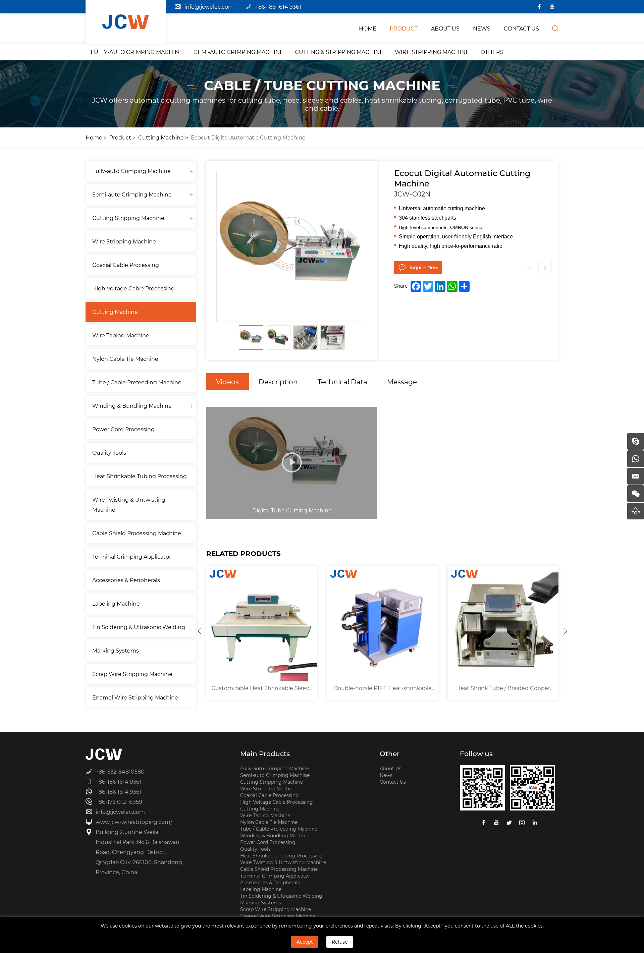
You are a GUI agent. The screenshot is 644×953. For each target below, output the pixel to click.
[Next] (565, 631)
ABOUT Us (445, 28)
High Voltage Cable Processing (133, 288)
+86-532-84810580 (120, 771)
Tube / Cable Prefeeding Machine (136, 382)
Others (492, 51)
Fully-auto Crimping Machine (137, 51)
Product (120, 137)
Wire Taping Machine (120, 335)
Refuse (339, 942)
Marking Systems (115, 650)
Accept (305, 942)
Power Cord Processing (123, 429)
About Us (390, 768)
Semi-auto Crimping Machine (238, 51)
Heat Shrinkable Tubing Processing (139, 476)
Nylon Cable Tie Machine (125, 358)
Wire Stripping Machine (432, 51)
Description (278, 381)
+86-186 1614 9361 (278, 6)
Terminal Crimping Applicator (131, 556)
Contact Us (393, 782)
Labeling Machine (116, 603)
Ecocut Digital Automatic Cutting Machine (248, 137)
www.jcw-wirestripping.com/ (134, 821)
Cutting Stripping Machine (128, 217)
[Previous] (199, 631)
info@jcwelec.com (209, 6)
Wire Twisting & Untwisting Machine (128, 504)
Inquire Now (424, 267)
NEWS (481, 28)
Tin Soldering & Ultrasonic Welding (138, 626)
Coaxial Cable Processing (125, 264)
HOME (367, 28)
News (386, 775)
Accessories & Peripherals (126, 579)
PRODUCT (404, 28)
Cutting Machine (161, 137)
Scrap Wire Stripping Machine (132, 673)
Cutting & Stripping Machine (339, 51)
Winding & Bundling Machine (132, 405)
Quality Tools (109, 452)
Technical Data (342, 381)
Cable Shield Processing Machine (136, 533)
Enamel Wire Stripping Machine (135, 697)
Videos (227, 381)
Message (402, 381)
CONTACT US (521, 28)
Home (94, 137)
